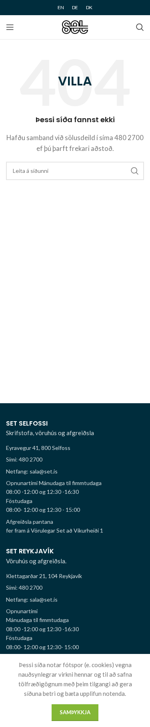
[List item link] (75, 459)
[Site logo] (75, 26)
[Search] (140, 27)
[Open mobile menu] (10, 27)
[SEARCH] (135, 171)
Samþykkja (75, 712)
